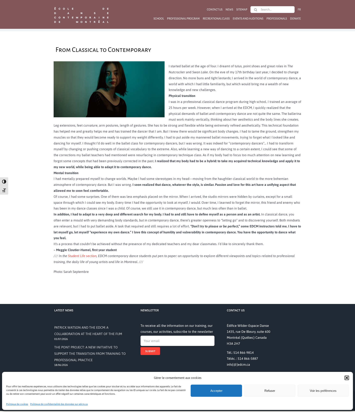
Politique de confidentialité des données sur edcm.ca (59, 404)
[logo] (81, 7)
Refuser (269, 390)
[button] (347, 378)
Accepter (216, 390)
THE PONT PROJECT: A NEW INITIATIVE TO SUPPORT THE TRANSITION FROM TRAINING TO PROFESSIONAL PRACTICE (90, 353)
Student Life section (82, 256)
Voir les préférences (323, 390)
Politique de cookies (17, 404)
